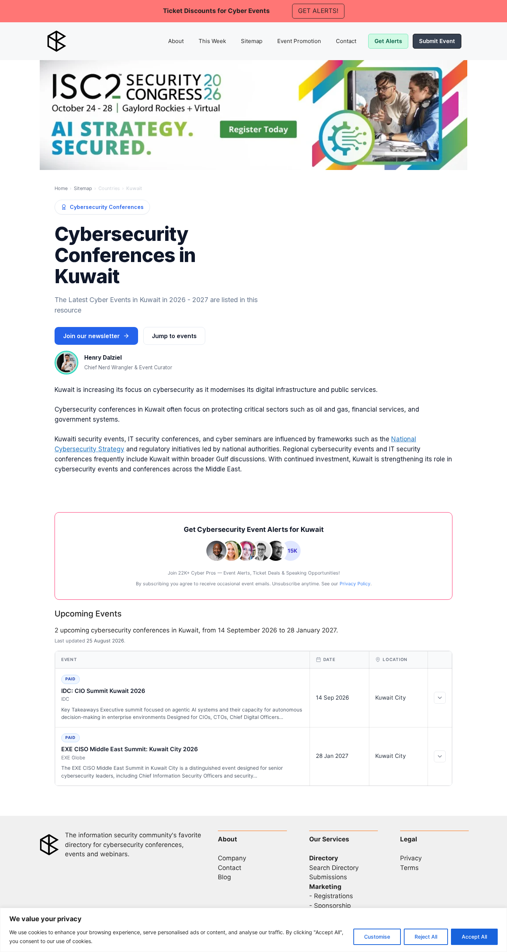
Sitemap (251, 41)
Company (232, 858)
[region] (253, 930)
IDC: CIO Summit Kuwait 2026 (103, 690)
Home (61, 188)
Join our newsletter (91, 336)
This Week (212, 41)
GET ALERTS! (318, 10)
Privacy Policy (355, 583)
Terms (409, 867)
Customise (377, 936)
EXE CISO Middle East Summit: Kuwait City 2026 (129, 749)
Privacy (411, 858)
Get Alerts (388, 41)
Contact (346, 41)
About (176, 41)
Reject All (426, 936)
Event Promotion (299, 41)
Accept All (474, 936)
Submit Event (437, 41)
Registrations (333, 896)
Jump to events (174, 336)
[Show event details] (440, 698)
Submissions (328, 877)
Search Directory (334, 867)
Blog (224, 877)
